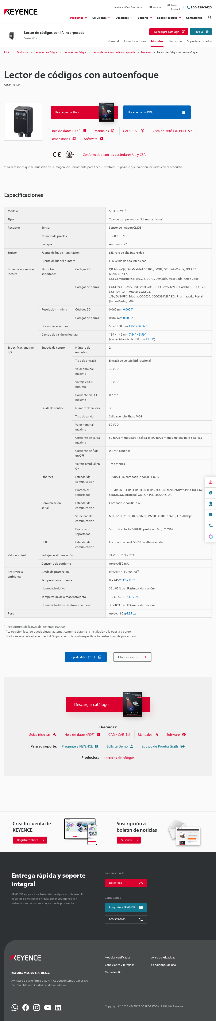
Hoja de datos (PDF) (65, 130)
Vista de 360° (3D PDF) (169, 130)
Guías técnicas (39, 734)
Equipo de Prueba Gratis (160, 746)
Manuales (101, 130)
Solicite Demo (117, 746)
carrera (157, 7)
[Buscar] (210, 17)
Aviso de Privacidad (163, 957)
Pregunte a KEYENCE (77, 746)
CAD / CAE (130, 130)
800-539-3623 (201, 7)
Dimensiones (60, 138)
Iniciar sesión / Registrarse (129, 7)
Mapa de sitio (113, 972)
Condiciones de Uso (163, 965)
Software (91, 138)
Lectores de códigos (119, 757)
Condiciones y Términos (119, 965)
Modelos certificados (118, 957)
